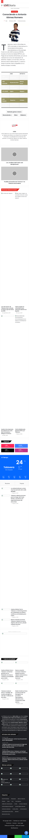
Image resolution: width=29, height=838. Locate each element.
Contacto (14, 823)
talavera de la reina (6, 814)
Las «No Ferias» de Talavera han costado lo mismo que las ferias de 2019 (7, 309)
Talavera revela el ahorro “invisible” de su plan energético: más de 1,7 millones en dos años (7, 694)
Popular (22, 483)
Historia (3, 801)
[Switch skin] (24, 6)
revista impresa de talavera (7, 806)
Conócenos (8, 823)
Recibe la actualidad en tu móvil (14, 631)
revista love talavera (6, 809)
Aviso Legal (20, 823)
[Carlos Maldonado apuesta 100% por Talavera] (21, 371)
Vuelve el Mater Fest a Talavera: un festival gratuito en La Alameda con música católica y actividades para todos (19, 612)
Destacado (13, 798)
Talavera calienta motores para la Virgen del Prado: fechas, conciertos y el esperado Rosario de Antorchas (18, 499)
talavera (23, 115)
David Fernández (5, 798)
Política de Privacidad (9, 825)
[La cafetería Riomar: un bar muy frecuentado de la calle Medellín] (6, 490)
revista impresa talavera (20, 806)
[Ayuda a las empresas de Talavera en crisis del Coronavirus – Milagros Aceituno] (7, 371)
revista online (15, 809)
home (8, 801)
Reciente (7, 483)
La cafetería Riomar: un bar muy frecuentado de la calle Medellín (18, 490)
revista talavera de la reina (7, 811)
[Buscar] (27, 6)
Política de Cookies (20, 825)
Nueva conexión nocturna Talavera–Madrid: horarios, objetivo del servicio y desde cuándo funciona (18, 622)
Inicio (12, 8)
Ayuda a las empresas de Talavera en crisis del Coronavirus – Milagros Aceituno (7, 431)
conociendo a (7, 115)
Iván (6, 20)
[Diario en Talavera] (10, 5)
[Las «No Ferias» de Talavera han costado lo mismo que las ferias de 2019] (7, 249)
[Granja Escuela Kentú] (23, 787)
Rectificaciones (14, 828)
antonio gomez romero (14, 112)
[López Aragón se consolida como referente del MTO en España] (21, 249)
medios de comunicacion (7, 803)
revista (15, 803)
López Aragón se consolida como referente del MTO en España (21, 309)
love (16, 115)
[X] (15, 142)
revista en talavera (23, 803)
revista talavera (23, 809)
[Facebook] (13, 142)
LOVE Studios (23, 820)
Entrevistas (16, 8)
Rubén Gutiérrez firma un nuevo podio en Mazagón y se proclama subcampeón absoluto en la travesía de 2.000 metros (21, 696)
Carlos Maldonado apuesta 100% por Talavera (20, 431)
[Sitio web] (11, 142)
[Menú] (2, 6)
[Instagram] (18, 142)
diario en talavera (21, 798)
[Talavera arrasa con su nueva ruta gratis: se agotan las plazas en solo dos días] (14, 786)
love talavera (18, 801)
